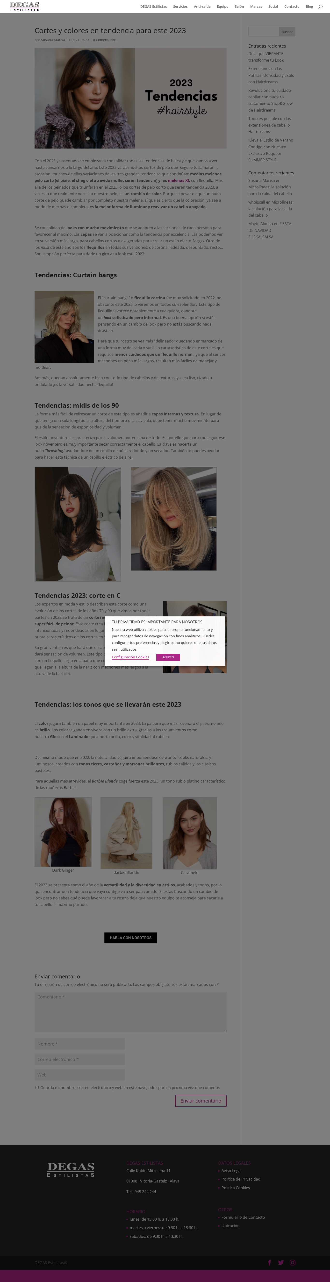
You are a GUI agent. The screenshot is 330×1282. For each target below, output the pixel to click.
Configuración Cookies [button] (130, 657)
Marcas (256, 7)
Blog (309, 7)
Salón (239, 7)
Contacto (292, 7)
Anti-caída (202, 7)
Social (273, 7)
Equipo (223, 7)
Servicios (180, 7)
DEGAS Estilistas (153, 7)
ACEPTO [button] (168, 657)
